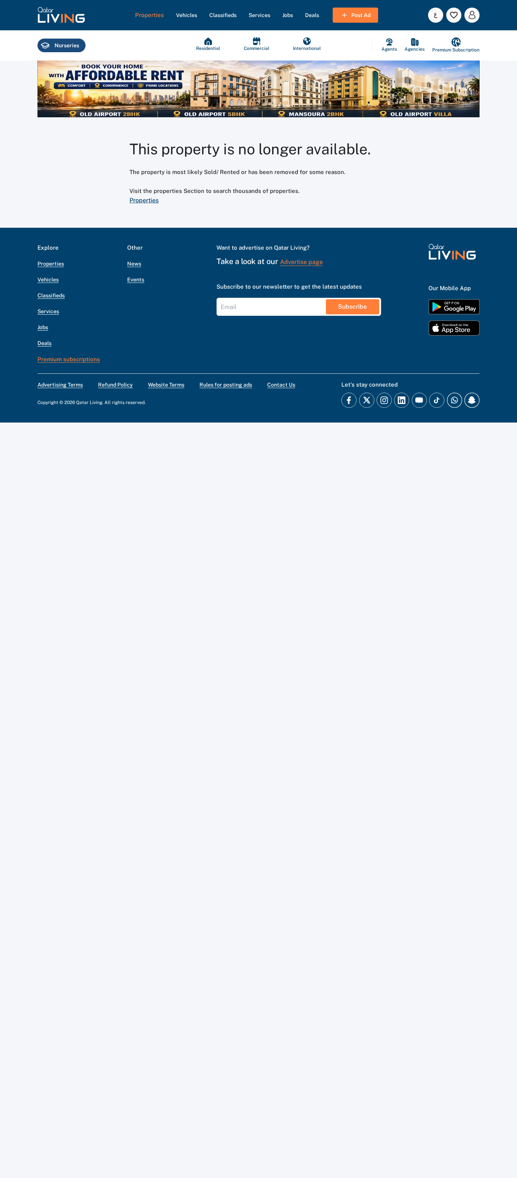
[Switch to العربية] (435, 15)
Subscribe (352, 306)
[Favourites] (453, 15)
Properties (144, 200)
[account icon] (472, 15)
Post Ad (361, 15)
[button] (61, 15)
